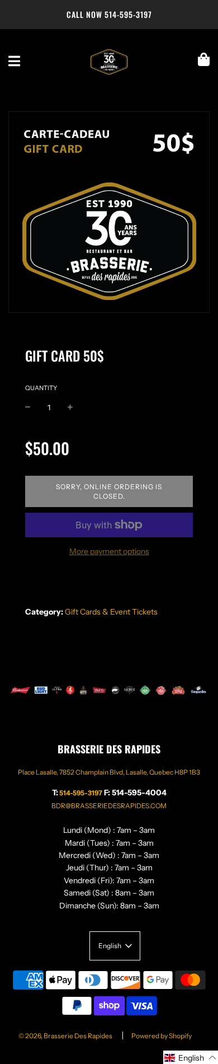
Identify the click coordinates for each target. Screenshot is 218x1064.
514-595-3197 (128, 14)
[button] (190, 1057)
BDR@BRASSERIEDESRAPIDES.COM (109, 805)
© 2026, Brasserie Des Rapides (65, 1036)
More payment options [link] (109, 551)
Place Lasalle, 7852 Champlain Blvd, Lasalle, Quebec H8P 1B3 (109, 772)
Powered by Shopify (161, 1036)
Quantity (41, 388)
